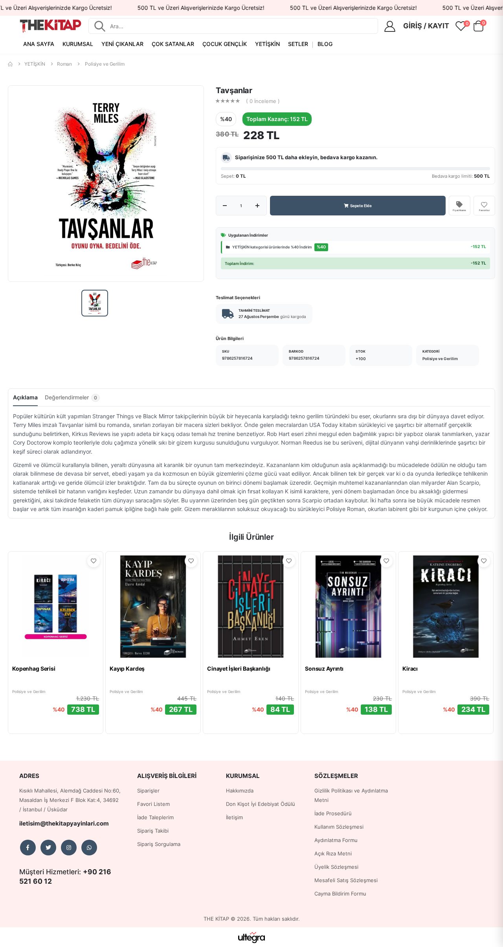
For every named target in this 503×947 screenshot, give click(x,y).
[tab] (72, 400)
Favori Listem (153, 804)
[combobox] (241, 25)
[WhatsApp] (89, 847)
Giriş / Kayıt (426, 26)
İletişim (234, 817)
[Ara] (100, 25)
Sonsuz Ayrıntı (324, 668)
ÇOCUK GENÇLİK (224, 43)
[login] (392, 26)
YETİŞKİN (267, 43)
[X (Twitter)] (48, 847)
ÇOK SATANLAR (173, 43)
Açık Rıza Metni (333, 853)
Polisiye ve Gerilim (105, 64)
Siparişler (148, 790)
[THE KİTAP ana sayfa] (50, 25)
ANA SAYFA (38, 43)
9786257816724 (237, 358)
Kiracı (410, 668)
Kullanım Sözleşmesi (338, 827)
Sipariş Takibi (153, 830)
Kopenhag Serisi (33, 668)
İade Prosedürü (333, 813)
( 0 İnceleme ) (263, 101)
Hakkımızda (239, 790)
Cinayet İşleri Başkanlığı (238, 668)
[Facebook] (28, 847)
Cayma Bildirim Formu (340, 893)
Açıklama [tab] (25, 397)
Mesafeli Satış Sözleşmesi (346, 880)
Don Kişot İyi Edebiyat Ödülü (260, 804)
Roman (64, 64)
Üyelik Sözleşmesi (336, 867)
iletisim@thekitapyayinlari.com (64, 823)
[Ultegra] (251, 937)
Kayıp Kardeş (127, 668)
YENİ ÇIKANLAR (122, 43)
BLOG (325, 43)
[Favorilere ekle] (93, 561)
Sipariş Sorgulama (158, 844)
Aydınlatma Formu (336, 840)
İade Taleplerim (155, 817)
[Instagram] (69, 847)
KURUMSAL (77, 43)
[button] (478, 27)
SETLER (298, 43)
